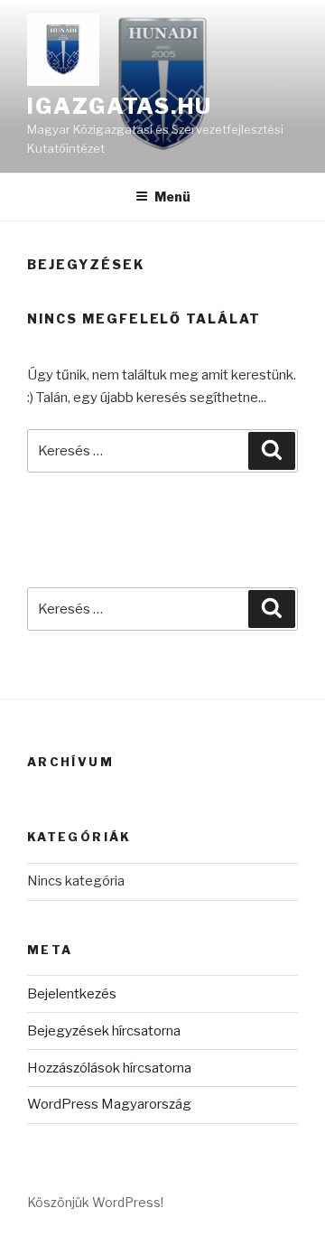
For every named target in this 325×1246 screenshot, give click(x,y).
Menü (172, 196)
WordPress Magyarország (109, 1104)
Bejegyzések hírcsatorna (104, 1031)
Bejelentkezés (71, 994)
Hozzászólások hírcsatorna (109, 1068)
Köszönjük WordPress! (95, 1202)
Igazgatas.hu (119, 106)
